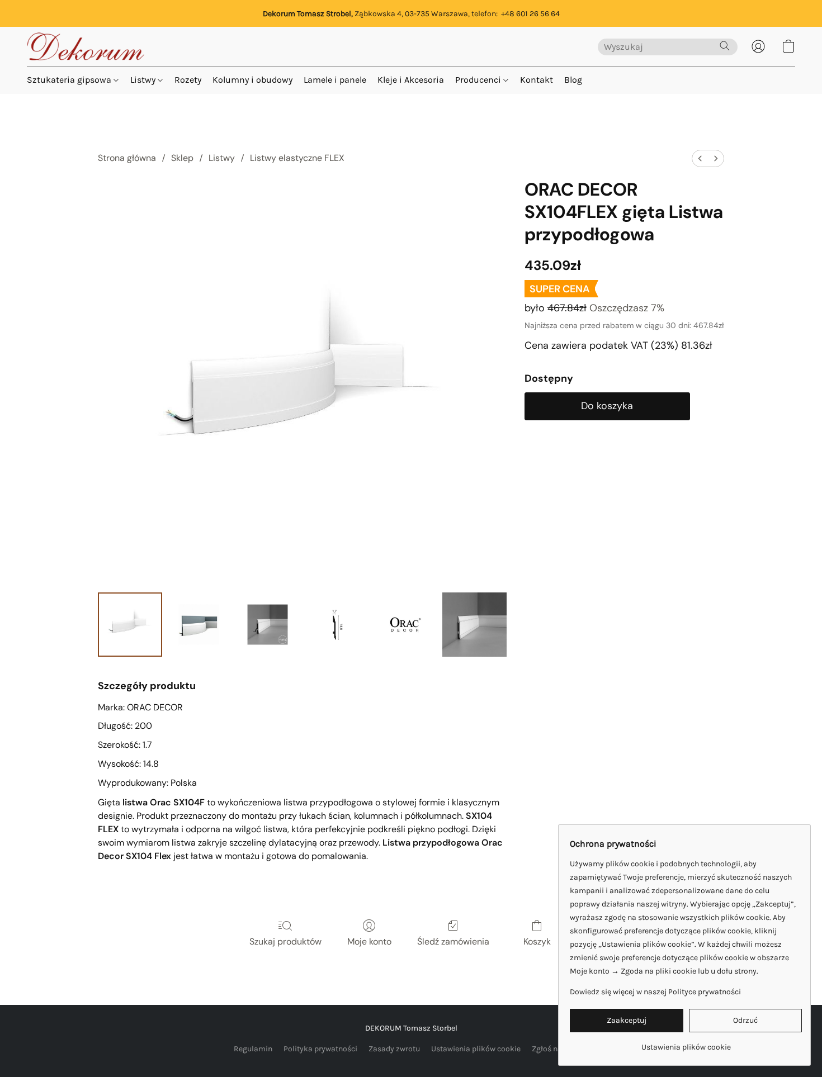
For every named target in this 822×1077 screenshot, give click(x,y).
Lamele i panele (335, 79)
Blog (573, 79)
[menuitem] (700, 158)
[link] (686, 1043)
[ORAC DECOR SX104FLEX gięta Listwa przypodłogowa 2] (267, 624)
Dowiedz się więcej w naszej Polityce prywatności (655, 992)
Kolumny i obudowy (252, 79)
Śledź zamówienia (453, 941)
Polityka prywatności (320, 1049)
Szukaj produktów (285, 941)
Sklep (182, 158)
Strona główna (127, 158)
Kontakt (536, 79)
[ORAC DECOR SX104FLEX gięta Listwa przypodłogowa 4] (405, 624)
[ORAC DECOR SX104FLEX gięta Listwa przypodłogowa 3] (336, 624)
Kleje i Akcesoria (410, 79)
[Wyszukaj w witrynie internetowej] (724, 46)
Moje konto (369, 941)
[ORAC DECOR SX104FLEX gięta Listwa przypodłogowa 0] (130, 624)
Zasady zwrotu (394, 1049)
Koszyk (537, 941)
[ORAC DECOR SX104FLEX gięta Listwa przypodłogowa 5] (474, 624)
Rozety (187, 79)
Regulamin (253, 1049)
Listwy (144, 79)
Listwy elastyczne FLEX (297, 158)
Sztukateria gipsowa (70, 79)
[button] (85, 46)
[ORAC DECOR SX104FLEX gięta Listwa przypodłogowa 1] (199, 624)
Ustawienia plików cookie (476, 1049)
